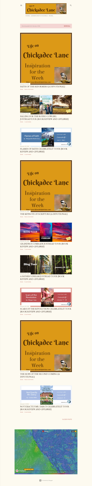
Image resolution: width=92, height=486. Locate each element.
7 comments (27, 249)
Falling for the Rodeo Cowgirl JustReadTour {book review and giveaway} (44, 117)
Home (28, 16)
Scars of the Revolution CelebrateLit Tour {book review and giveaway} (45, 310)
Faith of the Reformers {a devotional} (42, 86)
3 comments (27, 314)
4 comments (27, 122)
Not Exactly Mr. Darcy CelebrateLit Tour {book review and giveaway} (44, 408)
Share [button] (21, 89)
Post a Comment (28, 89)
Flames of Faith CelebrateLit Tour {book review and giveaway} (43, 150)
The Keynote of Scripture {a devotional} (44, 214)
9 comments (27, 282)
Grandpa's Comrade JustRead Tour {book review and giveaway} (44, 245)
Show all (67, 26)
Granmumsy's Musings (39, 16)
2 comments (27, 412)
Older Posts (67, 419)
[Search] (71, 5)
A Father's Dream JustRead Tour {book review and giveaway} (42, 277)
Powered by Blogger (47, 480)
